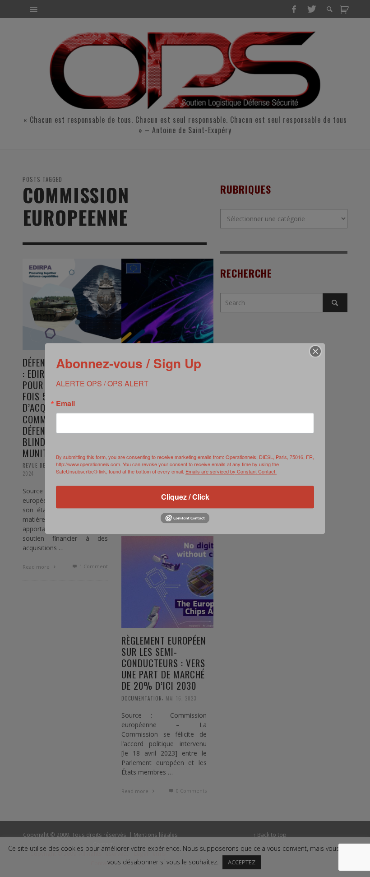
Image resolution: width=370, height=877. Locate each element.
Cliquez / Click (185, 497)
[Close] (315, 351)
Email (65, 403)
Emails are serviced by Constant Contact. (231, 471)
